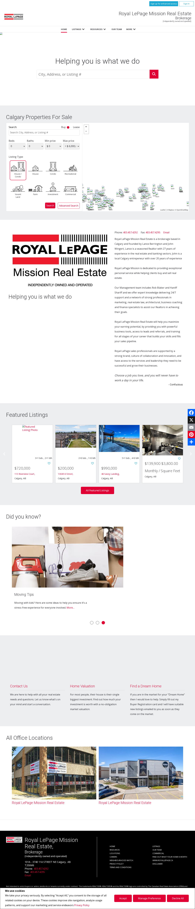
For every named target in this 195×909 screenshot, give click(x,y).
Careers (113, 857)
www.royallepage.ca (162, 860)
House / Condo (18, 175)
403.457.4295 (153, 232)
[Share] (191, 442)
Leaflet (162, 210)
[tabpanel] (97, 572)
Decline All (178, 898)
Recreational (70, 173)
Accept (123, 898)
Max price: (68, 140)
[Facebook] (191, 412)
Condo (53, 173)
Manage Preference (149, 898)
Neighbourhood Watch (121, 860)
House (35, 173)
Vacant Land (18, 195)
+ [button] (86, 127)
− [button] (86, 131)
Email (166, 232)
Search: (13, 127)
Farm (35, 194)
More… (70, 607)
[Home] (14, 16)
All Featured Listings (97, 490)
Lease (76, 127)
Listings (76, 29)
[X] (191, 420)
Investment (53, 194)
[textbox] (93, 74)
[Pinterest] (191, 434)
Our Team (117, 29)
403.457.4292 (130, 232)
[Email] (191, 427)
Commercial (70, 194)
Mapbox (171, 210)
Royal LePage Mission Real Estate (38, 803)
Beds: (12, 140)
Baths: (30, 140)
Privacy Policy (81, 905)
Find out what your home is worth (169, 857)
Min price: (50, 140)
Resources (96, 29)
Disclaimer (157, 864)
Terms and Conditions (120, 867)
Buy (63, 127)
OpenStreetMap (182, 210)
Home (64, 29)
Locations (115, 853)
